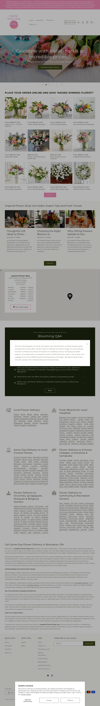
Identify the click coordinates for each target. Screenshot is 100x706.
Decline (70, 700)
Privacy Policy (26, 694)
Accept (49, 700)
